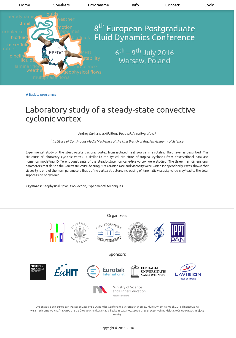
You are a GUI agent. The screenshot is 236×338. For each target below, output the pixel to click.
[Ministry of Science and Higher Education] (119, 291)
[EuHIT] (66, 271)
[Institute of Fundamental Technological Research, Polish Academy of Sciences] (177, 232)
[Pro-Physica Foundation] (57, 232)
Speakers (61, 5)
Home (24, 5)
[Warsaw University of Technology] (138, 232)
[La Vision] (187, 271)
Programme (98, 5)
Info (135, 5)
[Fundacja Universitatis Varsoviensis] (148, 271)
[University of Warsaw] (80, 232)
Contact (172, 5)
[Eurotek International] (105, 271)
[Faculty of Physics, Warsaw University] (108, 232)
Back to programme (42, 94)
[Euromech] (38, 271)
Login (209, 5)
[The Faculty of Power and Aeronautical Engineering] (159, 232)
